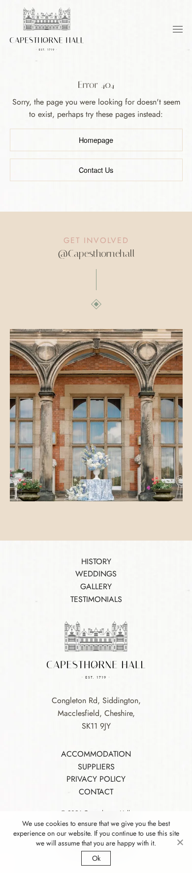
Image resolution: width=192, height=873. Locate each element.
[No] (180, 842)
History (96, 561)
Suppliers (96, 766)
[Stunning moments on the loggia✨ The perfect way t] (96, 415)
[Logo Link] (47, 28)
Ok (96, 858)
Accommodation (96, 754)
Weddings (96, 573)
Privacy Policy (96, 779)
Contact (96, 791)
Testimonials (96, 599)
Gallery (96, 586)
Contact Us (96, 169)
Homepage (96, 140)
